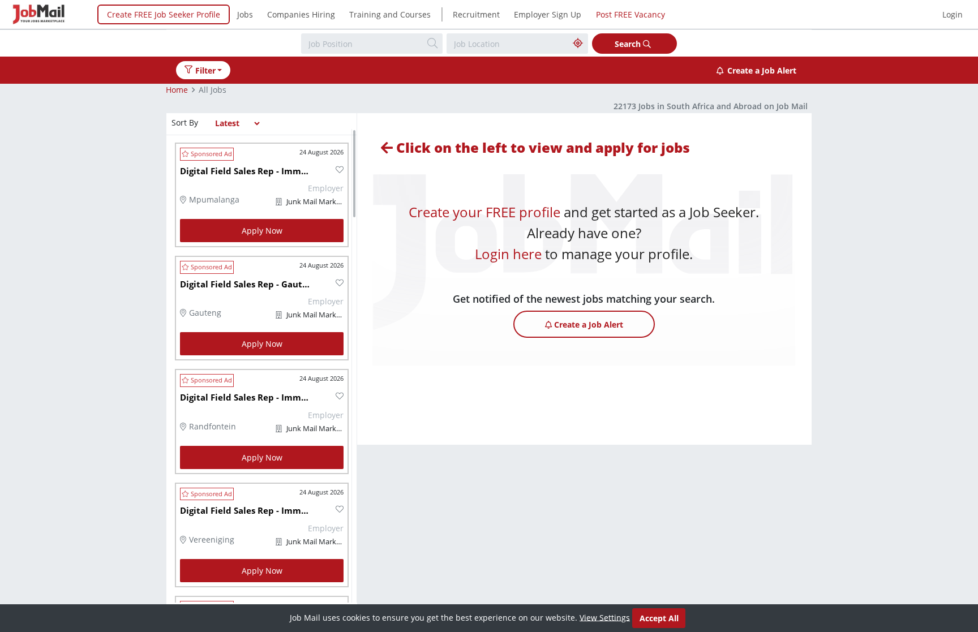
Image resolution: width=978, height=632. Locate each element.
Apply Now (262, 230)
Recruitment (476, 14)
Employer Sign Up (547, 14)
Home (177, 89)
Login (952, 14)
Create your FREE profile (484, 212)
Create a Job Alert (761, 70)
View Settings (605, 617)
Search (629, 43)
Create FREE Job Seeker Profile (163, 14)
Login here (508, 253)
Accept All (659, 618)
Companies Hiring (301, 14)
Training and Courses (390, 14)
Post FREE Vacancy (630, 14)
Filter (205, 70)
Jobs (245, 14)
